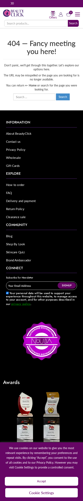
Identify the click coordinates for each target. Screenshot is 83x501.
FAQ (9, 193)
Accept (41, 481)
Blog (9, 236)
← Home (30, 85)
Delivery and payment (21, 201)
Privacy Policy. (45, 462)
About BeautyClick (19, 133)
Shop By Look (15, 244)
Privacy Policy (15, 149)
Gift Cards (13, 165)
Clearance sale (16, 217)
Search (73, 23)
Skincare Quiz (15, 252)
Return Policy (15, 209)
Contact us (13, 141)
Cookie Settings (41, 493)
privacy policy (20, 304)
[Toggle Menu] (77, 14)
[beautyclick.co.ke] (13, 12)
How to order (15, 185)
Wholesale (13, 157)
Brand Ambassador (18, 260)
